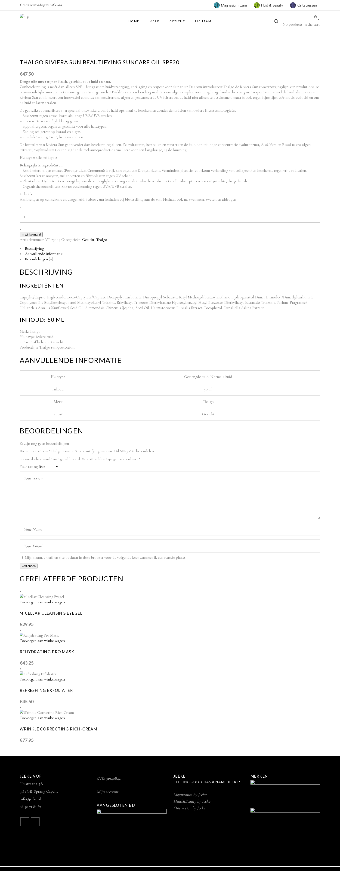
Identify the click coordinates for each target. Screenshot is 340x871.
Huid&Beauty (191, 801)
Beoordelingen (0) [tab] (39, 259)
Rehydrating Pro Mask (47, 651)
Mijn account (107, 791)
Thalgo (101, 239)
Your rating (29, 466)
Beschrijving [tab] (34, 248)
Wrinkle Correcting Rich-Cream (58, 729)
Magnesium (189, 794)
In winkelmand (31, 234)
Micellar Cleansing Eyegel (51, 613)
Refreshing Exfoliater (46, 690)
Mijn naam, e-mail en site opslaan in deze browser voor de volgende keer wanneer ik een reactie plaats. (105, 557)
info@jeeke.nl (30, 799)
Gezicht (88, 239)
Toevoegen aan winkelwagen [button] (42, 602)
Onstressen (189, 807)
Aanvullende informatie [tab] (43, 253)
